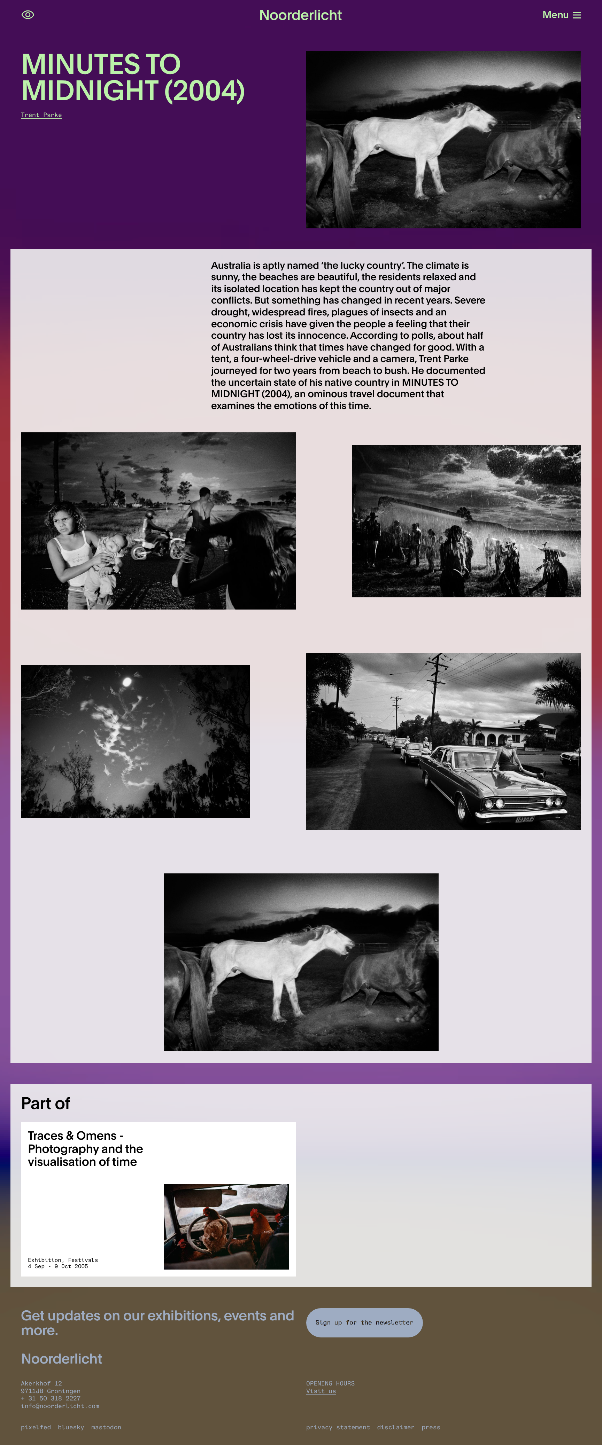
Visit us (321, 1391)
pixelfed (36, 1427)
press (431, 1427)
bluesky (71, 1427)
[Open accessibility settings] (28, 15)
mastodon (106, 1427)
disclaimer (396, 1427)
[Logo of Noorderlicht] (301, 15)
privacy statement (338, 1427)
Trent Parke (41, 115)
